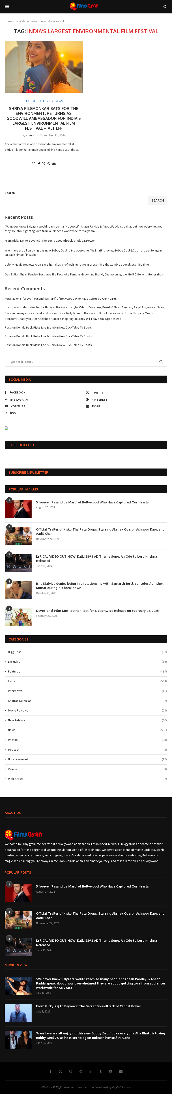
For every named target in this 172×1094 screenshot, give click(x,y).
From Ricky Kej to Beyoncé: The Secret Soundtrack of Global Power (50, 241)
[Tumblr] (100, 1071)
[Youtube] (110, 1071)
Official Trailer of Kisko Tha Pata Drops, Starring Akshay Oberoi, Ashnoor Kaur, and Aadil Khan (100, 531)
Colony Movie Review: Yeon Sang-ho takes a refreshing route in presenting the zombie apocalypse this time (77, 264)
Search (10, 193)
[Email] (121, 1071)
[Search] (165, 6)
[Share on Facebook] (39, 164)
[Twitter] (60, 1071)
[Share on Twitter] (43, 164)
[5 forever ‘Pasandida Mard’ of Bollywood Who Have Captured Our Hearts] (18, 509)
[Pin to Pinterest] (48, 164)
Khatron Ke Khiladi (87, 701)
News (87, 730)
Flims (87, 681)
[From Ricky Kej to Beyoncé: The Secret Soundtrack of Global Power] (18, 1013)
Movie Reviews (87, 710)
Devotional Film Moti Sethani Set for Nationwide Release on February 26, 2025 (97, 611)
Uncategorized (87, 759)
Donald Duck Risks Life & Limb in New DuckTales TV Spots (54, 327)
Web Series (87, 779)
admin (30, 135)
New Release (87, 720)
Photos (87, 740)
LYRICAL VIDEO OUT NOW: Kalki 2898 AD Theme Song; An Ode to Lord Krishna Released (96, 559)
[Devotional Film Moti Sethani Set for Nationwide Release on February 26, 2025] (18, 617)
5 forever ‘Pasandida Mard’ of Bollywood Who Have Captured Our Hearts (68, 299)
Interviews (87, 691)
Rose (8, 327)
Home (8, 21)
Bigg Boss (87, 652)
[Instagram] (70, 1071)
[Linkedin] (91, 1071)
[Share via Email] (54, 164)
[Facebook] (51, 1071)
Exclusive (87, 662)
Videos (87, 769)
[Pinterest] (81, 1071)
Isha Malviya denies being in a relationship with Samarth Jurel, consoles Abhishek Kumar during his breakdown (99, 586)
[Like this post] (33, 164)
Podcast (87, 750)
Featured (87, 671)
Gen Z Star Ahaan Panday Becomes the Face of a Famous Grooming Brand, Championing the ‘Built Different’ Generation (84, 274)
